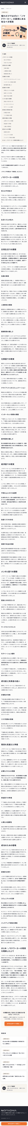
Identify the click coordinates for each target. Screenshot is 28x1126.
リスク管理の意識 (8, 115)
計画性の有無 (7, 112)
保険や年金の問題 (8, 96)
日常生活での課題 (6, 65)
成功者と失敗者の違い (7, 110)
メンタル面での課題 (6, 98)
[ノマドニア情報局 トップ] (7, 2)
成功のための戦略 (6, 129)
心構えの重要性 (7, 126)
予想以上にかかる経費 (9, 90)
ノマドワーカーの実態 (7, 57)
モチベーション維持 (8, 107)
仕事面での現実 (6, 76)
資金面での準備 (7, 123)
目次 (5, 54)
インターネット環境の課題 (10, 82)
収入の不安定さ (7, 60)
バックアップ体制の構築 (9, 137)
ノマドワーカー (9, 8)
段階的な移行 (7, 132)
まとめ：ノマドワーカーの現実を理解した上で (12, 140)
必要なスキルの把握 (8, 121)
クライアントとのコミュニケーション (12, 79)
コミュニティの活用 (8, 134)
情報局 (2, 8)
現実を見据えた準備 (7, 118)
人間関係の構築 (7, 71)
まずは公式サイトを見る (14, 1023)
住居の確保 (6, 68)
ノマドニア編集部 (11, 43)
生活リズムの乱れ (8, 62)
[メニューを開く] (25, 2)
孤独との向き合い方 (8, 101)
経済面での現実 (6, 87)
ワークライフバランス (9, 104)
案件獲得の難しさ (8, 85)
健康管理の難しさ (8, 73)
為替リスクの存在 (8, 93)
